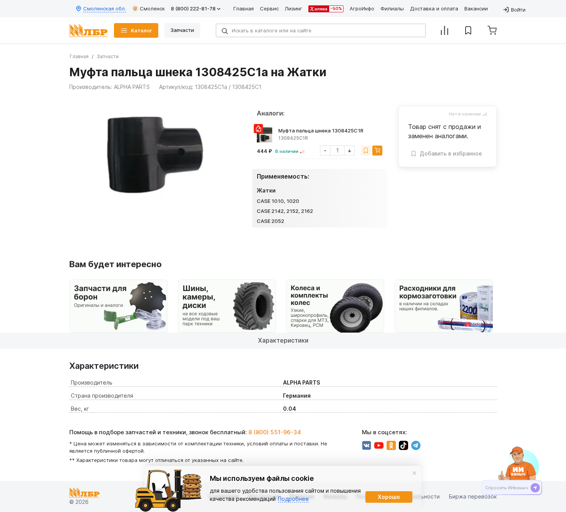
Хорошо (389, 497)
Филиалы (392, 8)
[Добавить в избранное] (366, 151)
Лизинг (293, 8)
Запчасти (108, 56)
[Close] (414, 473)
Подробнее (293, 498)
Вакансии (476, 8)
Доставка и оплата (434, 8)
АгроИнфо (362, 8)
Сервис (269, 8)
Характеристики (283, 340)
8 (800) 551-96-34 (274, 432)
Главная (243, 8)
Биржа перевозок (473, 497)
